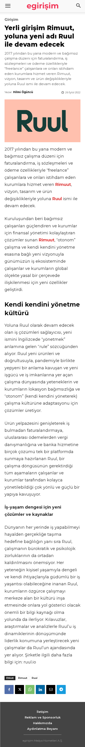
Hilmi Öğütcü (23, 92)
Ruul (34, 678)
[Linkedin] (40, 689)
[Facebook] (9, 689)
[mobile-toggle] (7, 6)
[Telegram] (61, 689)
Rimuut (22, 678)
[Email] (50, 689)
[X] (19, 689)
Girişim (11, 20)
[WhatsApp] (29, 689)
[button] (78, 6)
